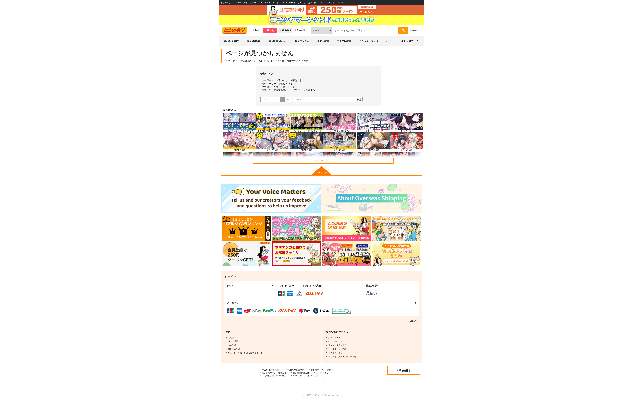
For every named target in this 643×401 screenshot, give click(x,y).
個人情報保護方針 (301, 372)
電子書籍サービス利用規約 (274, 372)
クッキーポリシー (324, 372)
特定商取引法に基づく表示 (274, 375)
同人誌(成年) (254, 41)
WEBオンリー (295, 2)
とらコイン (282, 2)
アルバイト (342, 2)
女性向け (301, 30)
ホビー (389, 41)
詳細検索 (413, 30)
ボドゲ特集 (323, 41)
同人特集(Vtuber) (278, 41)
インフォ (237, 2)
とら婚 (253, 2)
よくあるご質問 (311, 2)
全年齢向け (256, 30)
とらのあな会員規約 (295, 369)
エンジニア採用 (327, 2)
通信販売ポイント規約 (321, 369)
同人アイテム (302, 41)
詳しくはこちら (412, 320)
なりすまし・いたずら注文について (309, 375)
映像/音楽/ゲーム (410, 41)
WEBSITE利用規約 (270, 369)
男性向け (286, 30)
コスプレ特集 (344, 41)
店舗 (245, 2)
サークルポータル (266, 2)
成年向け (270, 30)
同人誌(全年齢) (231, 41)
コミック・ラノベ (368, 41)
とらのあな (226, 2)
